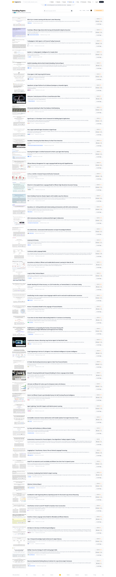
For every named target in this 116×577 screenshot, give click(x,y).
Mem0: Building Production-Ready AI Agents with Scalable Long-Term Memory (47, 196)
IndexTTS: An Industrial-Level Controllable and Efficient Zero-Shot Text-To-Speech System (50, 461)
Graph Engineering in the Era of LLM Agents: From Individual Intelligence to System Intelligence (52, 351)
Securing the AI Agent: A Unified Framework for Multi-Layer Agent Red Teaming (48, 151)
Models (52, 2)
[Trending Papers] (91, 10)
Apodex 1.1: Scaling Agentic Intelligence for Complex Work (42, 52)
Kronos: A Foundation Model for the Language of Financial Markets (44, 306)
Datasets (58, 2)
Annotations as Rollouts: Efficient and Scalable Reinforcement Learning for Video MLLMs (50, 262)
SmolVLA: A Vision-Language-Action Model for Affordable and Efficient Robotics (48, 517)
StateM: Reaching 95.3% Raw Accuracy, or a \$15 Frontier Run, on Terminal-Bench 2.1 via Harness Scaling (54, 284)
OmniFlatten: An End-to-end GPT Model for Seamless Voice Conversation (46, 505)
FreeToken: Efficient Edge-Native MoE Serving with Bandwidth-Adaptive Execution (48, 30)
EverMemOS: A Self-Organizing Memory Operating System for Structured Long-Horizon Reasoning (53, 494)
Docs (78, 2)
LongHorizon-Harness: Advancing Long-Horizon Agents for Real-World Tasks (47, 340)
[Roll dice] (71, 11)
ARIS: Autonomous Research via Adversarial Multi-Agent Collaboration (45, 218)
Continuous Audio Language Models (36, 251)
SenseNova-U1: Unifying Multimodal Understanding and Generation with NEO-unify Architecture (52, 207)
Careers (51, 574)
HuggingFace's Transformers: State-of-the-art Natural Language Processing (47, 450)
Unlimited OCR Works (33, 240)
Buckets (71, 2)
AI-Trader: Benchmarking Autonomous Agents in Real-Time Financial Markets (47, 362)
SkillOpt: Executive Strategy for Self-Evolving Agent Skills (42, 550)
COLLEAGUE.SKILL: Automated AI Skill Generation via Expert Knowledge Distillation (49, 229)
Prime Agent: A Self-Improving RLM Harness (38, 74)
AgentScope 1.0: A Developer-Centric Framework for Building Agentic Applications (48, 118)
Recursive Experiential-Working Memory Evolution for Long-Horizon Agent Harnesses (49, 561)
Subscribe (69, 5)
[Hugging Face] (60, 575)
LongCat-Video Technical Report (35, 273)
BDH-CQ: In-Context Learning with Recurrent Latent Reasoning (43, 19)
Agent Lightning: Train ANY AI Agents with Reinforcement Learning (44, 406)
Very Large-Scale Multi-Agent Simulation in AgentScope (41, 129)
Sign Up (101, 2)
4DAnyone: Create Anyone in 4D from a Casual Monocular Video (43, 96)
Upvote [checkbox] (99, 18)
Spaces (64, 2)
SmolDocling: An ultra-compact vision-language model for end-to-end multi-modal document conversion (54, 295)
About (43, 574)
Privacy (34, 574)
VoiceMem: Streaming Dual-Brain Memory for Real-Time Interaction (44, 140)
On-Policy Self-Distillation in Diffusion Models (39, 428)
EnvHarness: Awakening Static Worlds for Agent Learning (42, 473)
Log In (96, 2)
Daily (80, 10)
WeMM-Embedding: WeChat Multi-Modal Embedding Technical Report (45, 63)
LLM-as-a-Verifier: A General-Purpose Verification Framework (43, 174)
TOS (27, 574)
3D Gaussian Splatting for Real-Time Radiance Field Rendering (43, 108)
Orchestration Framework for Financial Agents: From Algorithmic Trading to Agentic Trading (51, 439)
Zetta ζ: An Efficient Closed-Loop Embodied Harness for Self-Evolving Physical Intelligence (51, 395)
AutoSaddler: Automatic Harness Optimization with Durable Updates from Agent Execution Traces (52, 418)
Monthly (88, 10)
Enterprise (84, 2)
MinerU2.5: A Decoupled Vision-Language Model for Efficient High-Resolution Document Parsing (52, 185)
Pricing (89, 2)
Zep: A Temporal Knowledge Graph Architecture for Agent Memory (44, 539)
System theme (16, 574)
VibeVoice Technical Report (34, 484)
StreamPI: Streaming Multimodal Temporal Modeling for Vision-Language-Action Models (50, 373)
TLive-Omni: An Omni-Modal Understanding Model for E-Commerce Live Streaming (49, 317)
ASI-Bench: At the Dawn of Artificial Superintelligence (41, 528)
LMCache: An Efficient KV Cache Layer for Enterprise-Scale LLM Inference (46, 384)
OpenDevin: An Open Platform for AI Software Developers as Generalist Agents (47, 85)
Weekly (84, 10)
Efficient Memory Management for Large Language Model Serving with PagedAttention (50, 163)
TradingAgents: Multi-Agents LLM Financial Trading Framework (43, 41)
